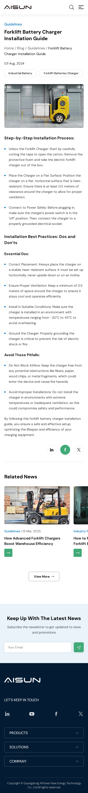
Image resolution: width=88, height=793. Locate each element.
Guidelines (36, 48)
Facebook (65, 450)
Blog (20, 48)
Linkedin (52, 450)
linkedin (7, 714)
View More (42, 576)
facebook (56, 714)
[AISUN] (17, 7)
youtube (32, 714)
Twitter (79, 450)
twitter (81, 714)
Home (9, 48)
